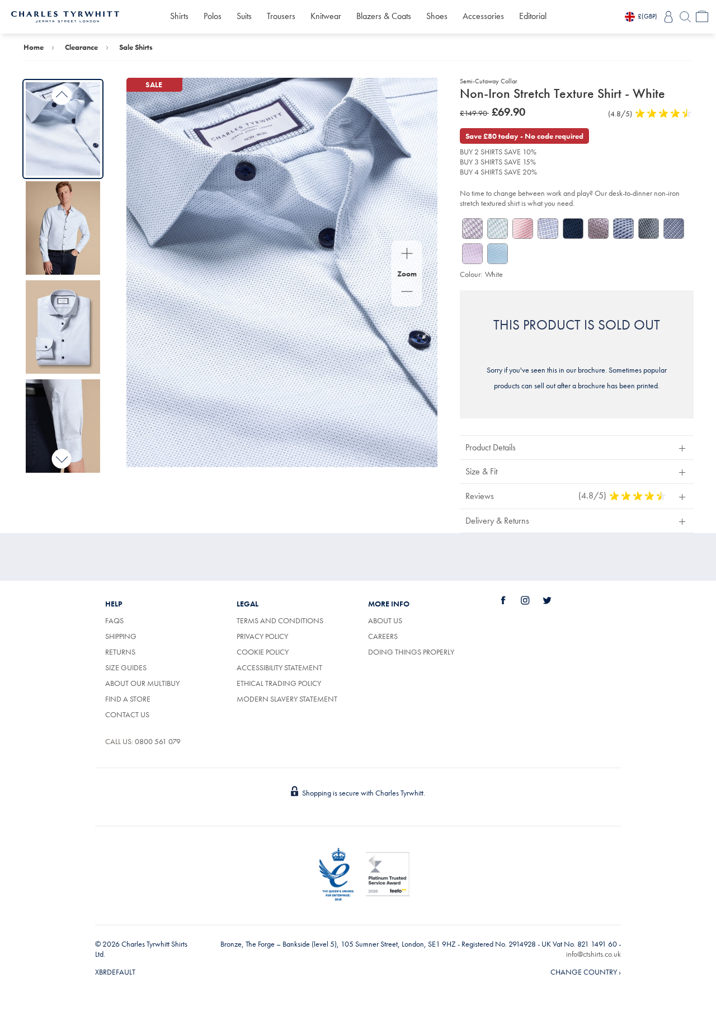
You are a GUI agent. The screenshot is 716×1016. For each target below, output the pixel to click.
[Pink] (522, 228)
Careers (395, 636)
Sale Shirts (136, 47)
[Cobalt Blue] (547, 228)
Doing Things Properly (411, 652)
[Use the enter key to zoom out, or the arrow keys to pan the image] (407, 293)
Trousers (281, 16)
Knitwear (325, 16)
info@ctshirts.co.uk (593, 954)
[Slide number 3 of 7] (63, 327)
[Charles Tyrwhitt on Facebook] (510, 600)
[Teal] (497, 228)
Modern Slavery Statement (287, 699)
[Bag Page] (702, 16)
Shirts (179, 16)
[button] (577, 447)
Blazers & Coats (383, 16)
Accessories (483, 16)
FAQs (114, 620)
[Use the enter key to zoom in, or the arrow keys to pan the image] (407, 255)
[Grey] (648, 228)
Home (33, 47)
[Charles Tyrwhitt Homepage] (65, 16)
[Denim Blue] (573, 228)
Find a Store (127, 699)
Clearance (81, 47)
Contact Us (127, 714)
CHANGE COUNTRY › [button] (585, 972)
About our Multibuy (142, 683)
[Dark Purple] (472, 228)
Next (62, 458)
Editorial (533, 16)
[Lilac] (598, 228)
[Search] (685, 16)
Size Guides (126, 667)
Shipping (120, 636)
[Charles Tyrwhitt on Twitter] (553, 600)
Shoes (436, 16)
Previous (62, 95)
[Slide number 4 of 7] (63, 426)
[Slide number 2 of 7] (63, 228)
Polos (213, 16)
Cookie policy (263, 652)
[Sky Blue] (497, 253)
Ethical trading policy (279, 683)
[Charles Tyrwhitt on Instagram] (531, 600)
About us (385, 620)
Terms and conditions (280, 620)
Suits (244, 16)
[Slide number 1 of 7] (63, 129)
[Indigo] (673, 228)
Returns (120, 652)
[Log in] (668, 16)
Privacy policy (262, 636)
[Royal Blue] (623, 228)
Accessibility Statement (279, 667)
